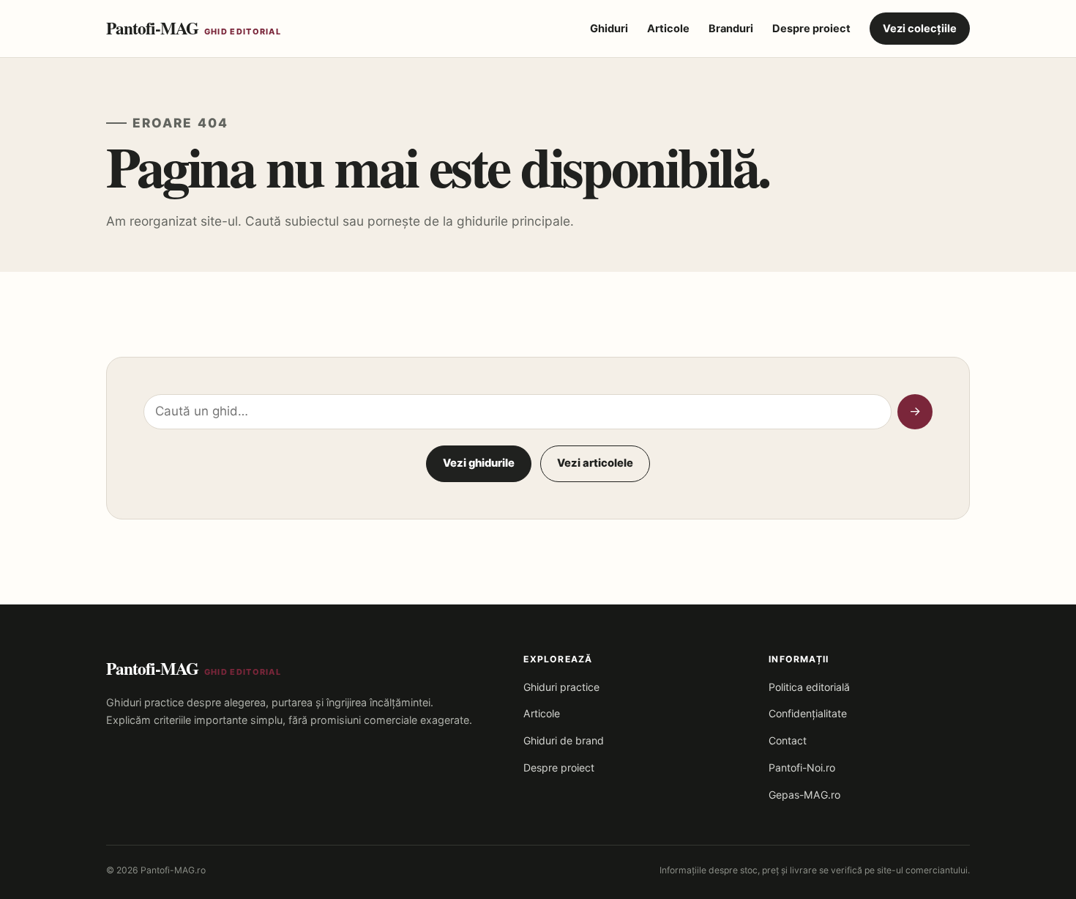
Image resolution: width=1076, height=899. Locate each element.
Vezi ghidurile (479, 463)
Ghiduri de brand (563, 740)
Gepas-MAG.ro (804, 794)
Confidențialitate (808, 713)
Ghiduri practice (561, 687)
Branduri (731, 28)
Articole (668, 28)
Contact (788, 740)
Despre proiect (811, 28)
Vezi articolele (595, 463)
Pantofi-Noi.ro (802, 767)
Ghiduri (609, 28)
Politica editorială (809, 687)
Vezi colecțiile (920, 28)
